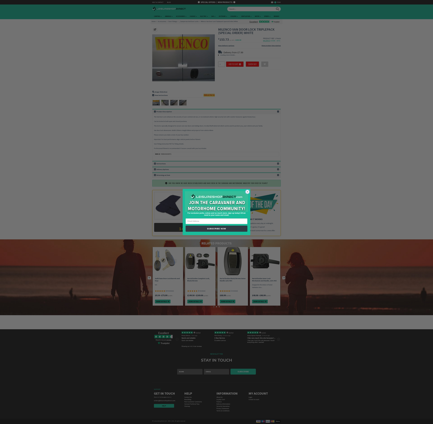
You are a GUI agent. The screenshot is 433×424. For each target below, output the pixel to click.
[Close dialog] (247, 192)
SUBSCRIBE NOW (216, 229)
